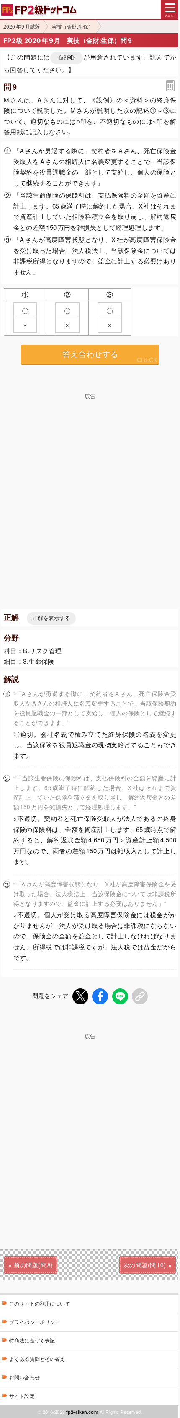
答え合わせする (90, 354)
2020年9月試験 (21, 26)
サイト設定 (22, 1395)
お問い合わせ (24, 1377)
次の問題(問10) (144, 1265)
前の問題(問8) (33, 1265)
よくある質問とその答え (37, 1358)
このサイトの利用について (39, 1303)
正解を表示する (51, 618)
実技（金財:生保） (72, 26)
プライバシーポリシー (34, 1321)
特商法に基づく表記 (32, 1340)
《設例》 (66, 58)
